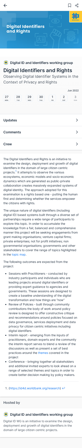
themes (43, 353)
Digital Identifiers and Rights (37, 70)
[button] (75, 6)
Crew (7, 144)
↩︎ (63, 388)
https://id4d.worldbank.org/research (35, 388)
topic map (19, 254)
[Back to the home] (4, 5)
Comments (12, 132)
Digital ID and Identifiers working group (41, 63)
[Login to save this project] (69, 6)
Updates (10, 120)
